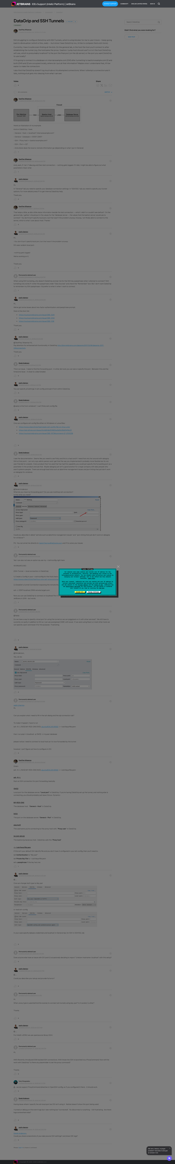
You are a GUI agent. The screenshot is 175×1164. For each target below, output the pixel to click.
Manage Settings (93, 592)
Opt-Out (101, 588)
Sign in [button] (152, 4)
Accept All (79, 592)
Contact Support (110, 4)
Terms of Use (98, 585)
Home (21, 4)
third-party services (73, 586)
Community (124, 4)
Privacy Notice (83, 585)
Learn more (91, 578)
